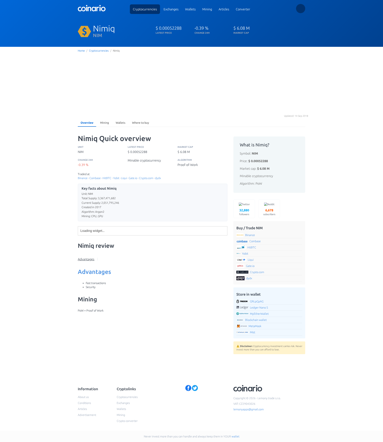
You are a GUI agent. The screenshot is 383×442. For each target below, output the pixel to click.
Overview (87, 122)
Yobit (116, 178)
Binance (83, 178)
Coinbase (95, 178)
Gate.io (133, 178)
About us (83, 397)
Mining (207, 9)
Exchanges (171, 9)
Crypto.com (146, 178)
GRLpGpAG (257, 301)
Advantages (86, 259)
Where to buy (140, 122)
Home (81, 50)
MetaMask (255, 326)
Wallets (190, 9)
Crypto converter (127, 420)
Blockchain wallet (256, 319)
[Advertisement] (191, 83)
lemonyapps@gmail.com (248, 409)
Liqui (124, 178)
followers (244, 212)
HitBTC (107, 178)
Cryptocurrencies (145, 9)
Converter (243, 9)
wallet (235, 436)
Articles (224, 9)
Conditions (84, 403)
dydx (158, 178)
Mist (252, 332)
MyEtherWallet (259, 313)
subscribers (269, 212)
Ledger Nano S (259, 307)
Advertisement (87, 415)
